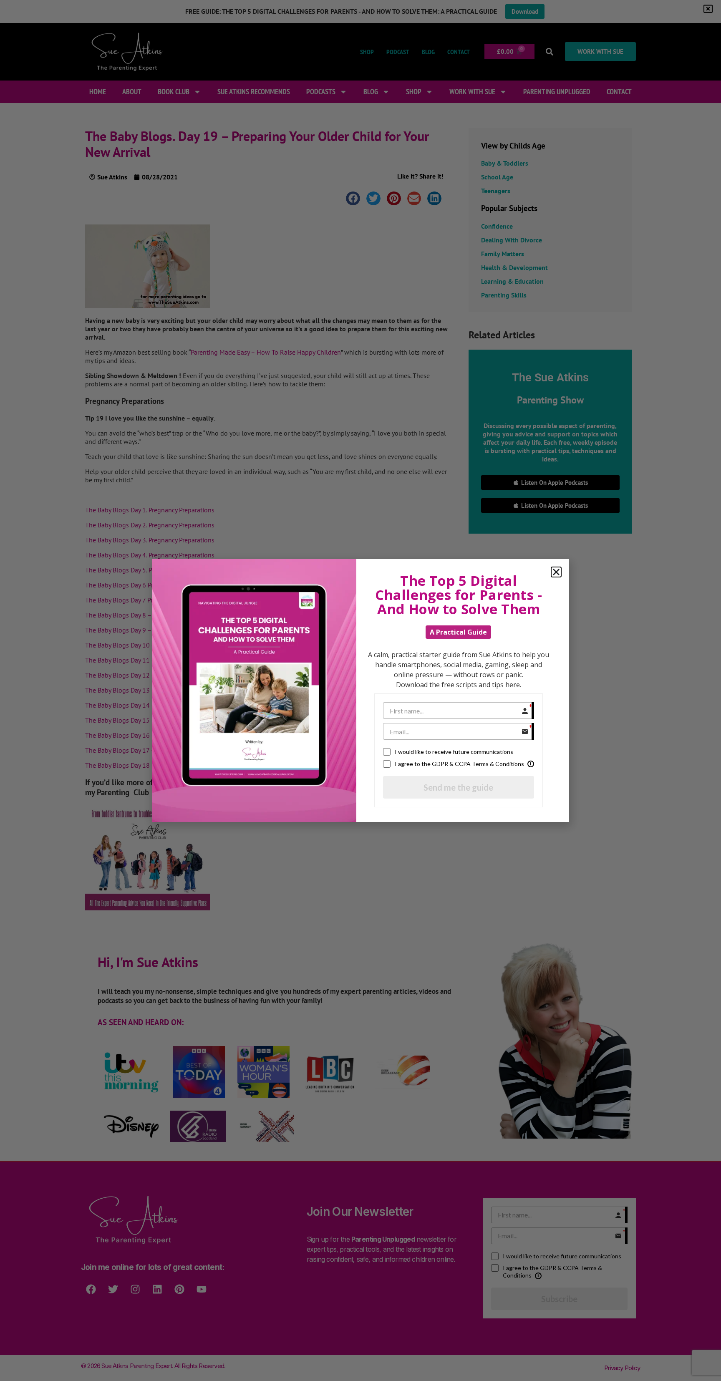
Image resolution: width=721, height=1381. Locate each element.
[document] (360, 690)
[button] (556, 572)
